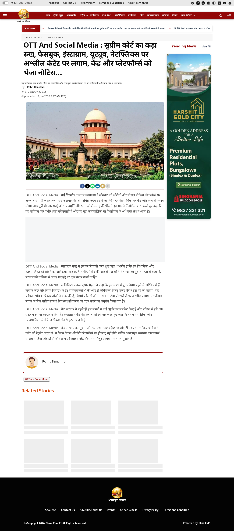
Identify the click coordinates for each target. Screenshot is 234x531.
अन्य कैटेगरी (186, 15)
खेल (142, 15)
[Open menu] (6, 16)
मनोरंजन (132, 15)
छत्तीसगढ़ (94, 15)
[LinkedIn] (198, 3)
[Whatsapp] (92, 186)
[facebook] (82, 186)
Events (111, 510)
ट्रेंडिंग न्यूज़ (58, 15)
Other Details (128, 510)
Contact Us (69, 3)
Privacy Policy (87, 3)
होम (48, 15)
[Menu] (229, 15)
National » (38, 37)
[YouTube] (224, 3)
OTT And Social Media (36, 379)
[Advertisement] (95, 241)
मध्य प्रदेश (106, 15)
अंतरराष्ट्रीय (71, 15)
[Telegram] (193, 3)
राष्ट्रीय (82, 15)
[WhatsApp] (208, 3)
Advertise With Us (138, 3)
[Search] (220, 15)
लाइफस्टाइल (153, 15)
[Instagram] (230, 3)
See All (206, 47)
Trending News (183, 46)
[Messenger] (203, 3)
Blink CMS (204, 523)
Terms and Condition (176, 510)
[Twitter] (87, 186)
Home (28, 37)
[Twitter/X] (219, 3)
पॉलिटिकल (120, 15)
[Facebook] (214, 3)
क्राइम (174, 15)
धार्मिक (165, 15)
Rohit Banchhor (36, 87)
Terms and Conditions (111, 3)
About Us (54, 3)
